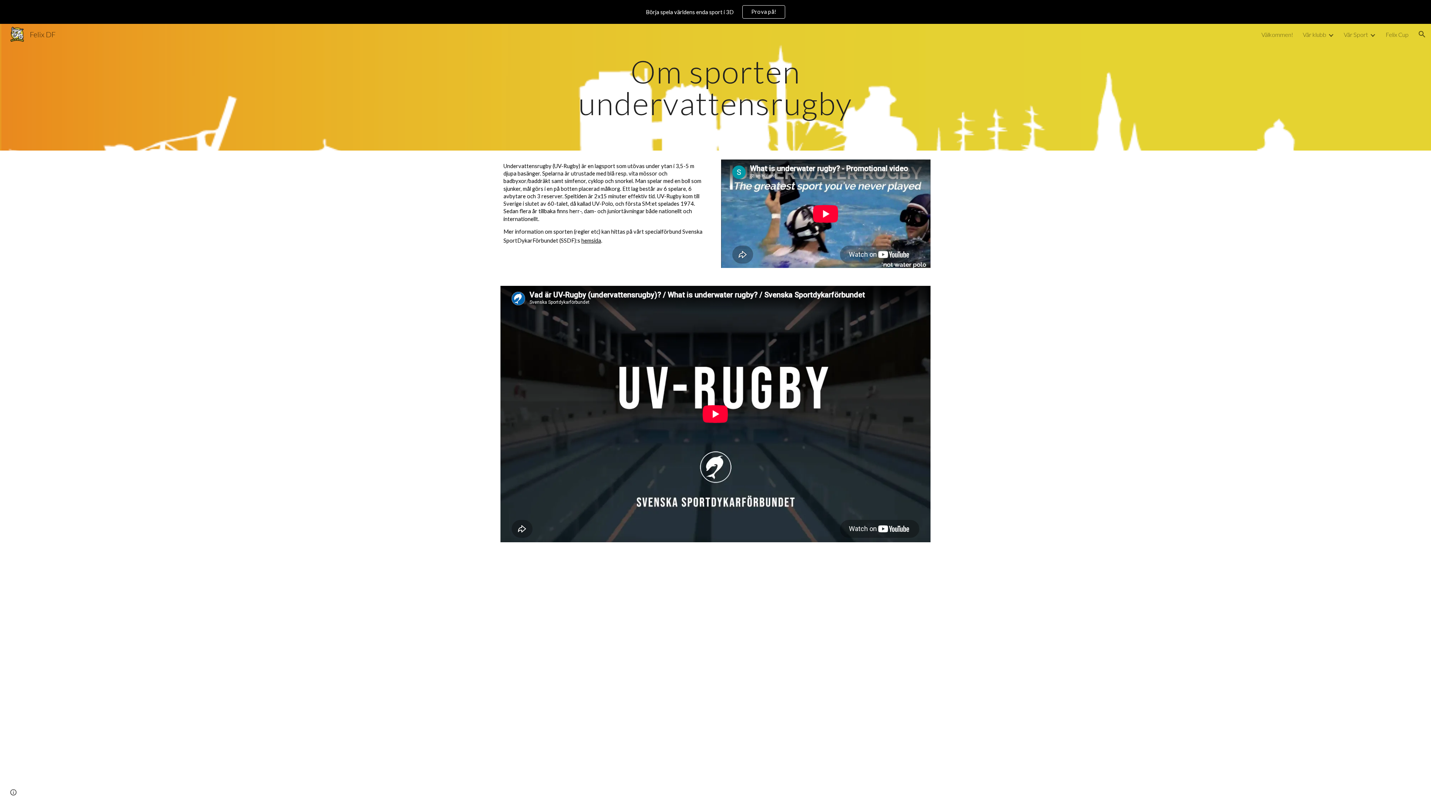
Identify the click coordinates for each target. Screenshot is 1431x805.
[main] (715, 87)
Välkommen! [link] (1277, 34)
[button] (1422, 34)
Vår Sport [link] (1356, 34)
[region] (715, 12)
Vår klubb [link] (1314, 34)
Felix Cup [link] (1397, 34)
